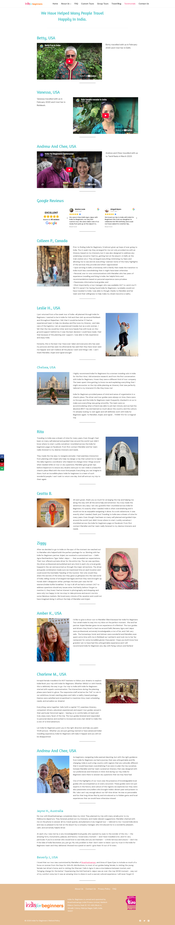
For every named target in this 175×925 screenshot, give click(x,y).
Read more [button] (73, 227)
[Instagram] (148, 921)
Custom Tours (87, 3)
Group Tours (102, 3)
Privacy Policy (104, 889)
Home (55, 3)
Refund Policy (54, 920)
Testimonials (130, 3)
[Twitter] (144, 921)
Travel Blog (116, 3)
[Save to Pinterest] (2, 464)
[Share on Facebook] (2, 456)
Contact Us (144, 3)
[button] (136, 218)
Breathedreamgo (89, 862)
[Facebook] (140, 921)
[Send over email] (2, 469)
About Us (79, 889)
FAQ (76, 3)
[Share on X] (2, 460)
